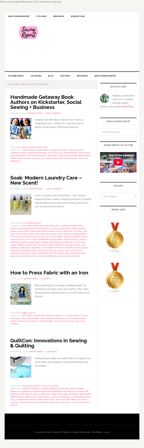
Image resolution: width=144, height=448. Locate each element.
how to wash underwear (37, 240)
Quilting (54, 386)
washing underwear (47, 256)
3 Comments (51, 352)
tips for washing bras (59, 253)
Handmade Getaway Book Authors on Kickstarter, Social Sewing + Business (45, 102)
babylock (27, 389)
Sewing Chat (41, 147)
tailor (81, 158)
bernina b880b (77, 389)
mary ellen (23, 321)
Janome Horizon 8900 (60, 397)
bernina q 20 (16, 391)
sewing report (17, 158)
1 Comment (46, 279)
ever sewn (45, 394)
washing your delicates (68, 256)
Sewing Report (28, 32)
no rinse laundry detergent (51, 245)
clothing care (82, 391)
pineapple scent (73, 248)
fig (63, 316)
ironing (48, 318)
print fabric (49, 400)
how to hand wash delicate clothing (27, 237)
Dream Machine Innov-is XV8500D (25, 394)
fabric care (56, 394)
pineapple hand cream (20, 248)
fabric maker (85, 394)
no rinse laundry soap (75, 245)
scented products (50, 251)
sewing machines (46, 402)
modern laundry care (27, 245)
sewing (74, 156)
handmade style (75, 150)
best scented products (41, 229)
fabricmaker (31, 397)
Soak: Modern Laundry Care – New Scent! (46, 180)
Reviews (37, 223)
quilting (58, 321)
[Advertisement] (93, 46)
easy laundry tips (64, 231)
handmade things (18, 153)
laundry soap (34, 242)
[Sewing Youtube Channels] (115, 251)
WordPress (97, 432)
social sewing (70, 158)
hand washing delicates (46, 234)
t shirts (74, 402)
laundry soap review (50, 242)
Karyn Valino (84, 153)
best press (27, 316)
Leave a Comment (53, 113)
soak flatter (70, 251)
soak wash (58, 158)
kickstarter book (18, 156)
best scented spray (61, 229)
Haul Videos (27, 223)
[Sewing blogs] (115, 292)
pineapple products (56, 248)
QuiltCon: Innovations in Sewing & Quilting (48, 343)
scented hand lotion (31, 251)
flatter (69, 316)
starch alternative (40, 253)
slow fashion (46, 158)
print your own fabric (66, 400)
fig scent (77, 231)
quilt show (82, 400)
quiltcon (14, 402)
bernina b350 (64, 389)
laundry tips (67, 242)
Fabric (25, 313)
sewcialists (64, 156)
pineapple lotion (38, 248)
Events (37, 386)
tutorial (14, 324)
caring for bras (78, 229)
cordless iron (39, 316)
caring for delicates (19, 231)
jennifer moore (70, 153)
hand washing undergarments (72, 234)
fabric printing (17, 397)
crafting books (30, 150)
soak (61, 251)
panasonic (33, 321)
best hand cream (30, 226)
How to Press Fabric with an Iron (49, 273)
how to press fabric (30, 318)
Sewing (31, 147)
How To (31, 313)
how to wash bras (72, 237)
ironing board (59, 318)
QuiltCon (45, 386)
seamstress (52, 156)
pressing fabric (46, 321)
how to (77, 316)
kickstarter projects (37, 156)
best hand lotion (47, 226)
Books (24, 147)
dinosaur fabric (54, 316)
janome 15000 (44, 397)
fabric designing (70, 394)
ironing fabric (56, 240)
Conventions (27, 386)
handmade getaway (58, 150)
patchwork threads (34, 400)
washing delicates (28, 256)
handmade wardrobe (37, 153)
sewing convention (28, 402)
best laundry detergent (67, 226)
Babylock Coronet (40, 389)
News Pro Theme (61, 432)
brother (38, 391)
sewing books (84, 156)
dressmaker (43, 150)
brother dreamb (50, 391)
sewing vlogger (32, 158)
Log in (106, 432)
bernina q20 (27, 391)
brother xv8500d (67, 391)
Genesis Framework (81, 432)
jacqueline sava (55, 153)
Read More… (128, 106)
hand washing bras (25, 234)
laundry (20, 400)
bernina (53, 389)
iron (42, 318)
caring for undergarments (43, 231)
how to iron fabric (54, 237)
